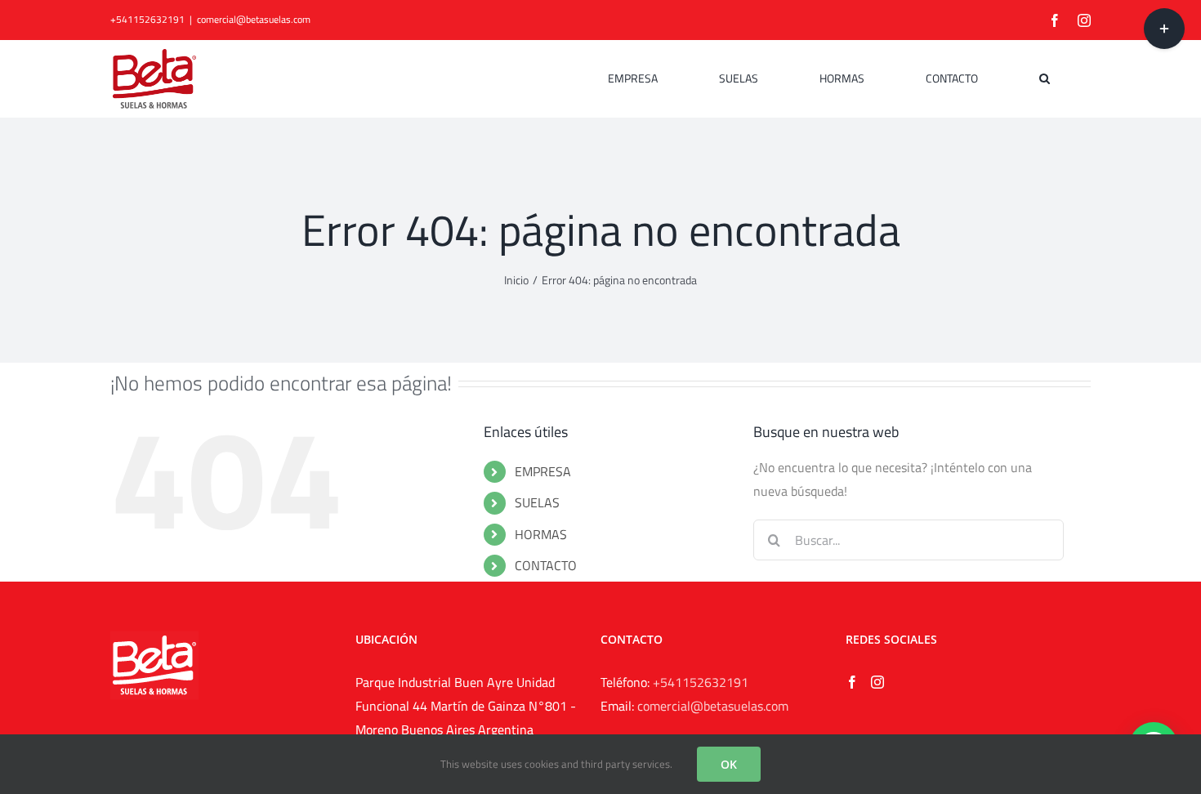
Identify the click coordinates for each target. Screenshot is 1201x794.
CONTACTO (546, 565)
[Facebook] (852, 682)
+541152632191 (700, 682)
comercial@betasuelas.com (253, 19)
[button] (1044, 78)
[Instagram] (877, 682)
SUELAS (537, 502)
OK (729, 764)
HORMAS (541, 534)
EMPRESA (543, 471)
